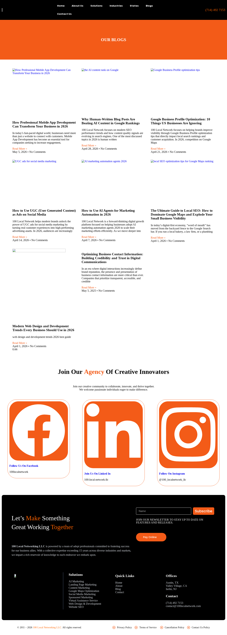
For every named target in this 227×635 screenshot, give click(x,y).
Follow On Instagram (172, 473)
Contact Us (64, 14)
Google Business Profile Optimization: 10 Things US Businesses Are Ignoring (180, 121)
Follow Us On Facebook (23, 465)
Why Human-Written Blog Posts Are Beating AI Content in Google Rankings (111, 121)
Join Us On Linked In (97, 473)
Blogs (149, 5)
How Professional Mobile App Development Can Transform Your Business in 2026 (44, 124)
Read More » (19, 148)
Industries (116, 5)
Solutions (96, 5)
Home (61, 5)
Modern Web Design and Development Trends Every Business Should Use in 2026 (43, 328)
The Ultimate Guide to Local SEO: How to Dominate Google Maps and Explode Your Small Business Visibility (182, 214)
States (134, 5)
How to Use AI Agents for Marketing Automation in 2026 (108, 212)
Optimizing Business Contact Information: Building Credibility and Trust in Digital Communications (112, 258)
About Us (77, 5)
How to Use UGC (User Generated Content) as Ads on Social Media (44, 212)
